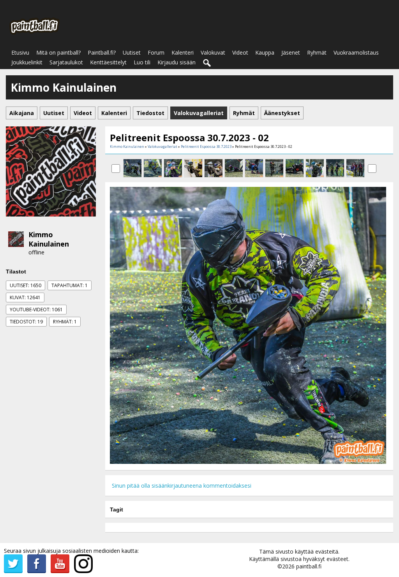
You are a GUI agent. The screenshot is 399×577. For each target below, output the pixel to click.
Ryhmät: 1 (65, 321)
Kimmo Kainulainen (48, 239)
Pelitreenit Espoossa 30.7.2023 (206, 146)
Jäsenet (290, 52)
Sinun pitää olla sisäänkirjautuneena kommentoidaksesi (181, 485)
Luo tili (142, 62)
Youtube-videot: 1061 (36, 309)
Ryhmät (317, 52)
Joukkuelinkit (26, 62)
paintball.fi (308, 566)
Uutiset (132, 52)
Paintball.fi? (102, 52)
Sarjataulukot (66, 62)
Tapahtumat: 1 (69, 285)
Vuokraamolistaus (356, 52)
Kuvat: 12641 (25, 297)
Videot (240, 52)
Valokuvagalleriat (162, 146)
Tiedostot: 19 (26, 321)
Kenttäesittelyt (108, 62)
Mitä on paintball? (58, 52)
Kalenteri (182, 52)
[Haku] (207, 63)
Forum (156, 52)
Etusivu (20, 52)
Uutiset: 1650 (25, 285)
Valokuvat (213, 52)
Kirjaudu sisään (176, 62)
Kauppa (264, 52)
